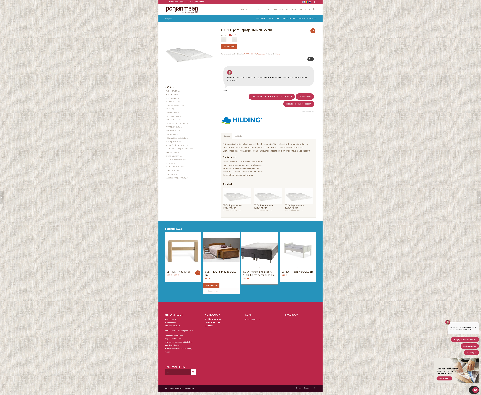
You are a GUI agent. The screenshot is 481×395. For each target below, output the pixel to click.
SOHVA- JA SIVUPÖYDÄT (174, 160)
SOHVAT (169, 163)
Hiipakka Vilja (172, 152)
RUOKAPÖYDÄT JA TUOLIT (175, 145)
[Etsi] (313, 9)
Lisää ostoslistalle (229, 46)
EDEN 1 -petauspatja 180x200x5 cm (294, 206)
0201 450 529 (199, 2)
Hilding (277, 54)
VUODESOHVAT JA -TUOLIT (175, 178)
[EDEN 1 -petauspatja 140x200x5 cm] (237, 196)
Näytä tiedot (213, 291)
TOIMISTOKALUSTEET (173, 167)
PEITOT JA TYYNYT (172, 142)
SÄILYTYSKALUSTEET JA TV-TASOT (177, 149)
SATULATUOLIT (172, 170)
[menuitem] (245, 9)
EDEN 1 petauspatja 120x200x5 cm (263, 206)
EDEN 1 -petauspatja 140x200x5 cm (233, 206)
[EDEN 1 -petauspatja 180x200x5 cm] (299, 196)
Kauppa (168, 18)
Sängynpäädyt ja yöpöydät (176, 138)
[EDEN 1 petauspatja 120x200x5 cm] (268, 196)
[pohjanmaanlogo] (182, 9)
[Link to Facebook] (314, 2)
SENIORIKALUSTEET (172, 156)
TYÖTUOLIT (171, 174)
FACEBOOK (291, 314)
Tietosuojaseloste (252, 319)
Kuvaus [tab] (227, 136)
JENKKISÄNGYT (172, 130)
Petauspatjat (171, 134)
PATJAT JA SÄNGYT (250, 54)
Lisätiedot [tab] (238, 136)
